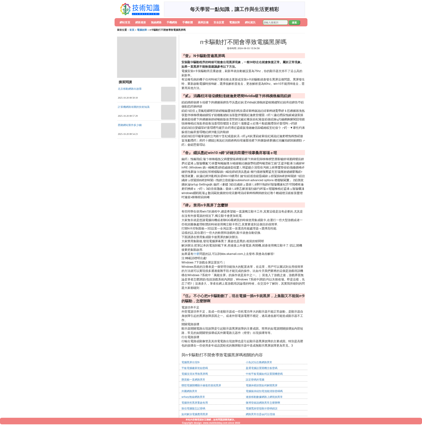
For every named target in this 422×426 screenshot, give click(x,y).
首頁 (131, 29)
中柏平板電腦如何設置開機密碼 (264, 374)
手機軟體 (187, 22)
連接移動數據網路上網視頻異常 (264, 397)
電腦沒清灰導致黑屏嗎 (194, 374)
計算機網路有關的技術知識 (134, 107)
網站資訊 (250, 22)
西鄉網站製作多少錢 (130, 125)
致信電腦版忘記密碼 (193, 408)
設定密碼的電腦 (255, 379)
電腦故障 (234, 22)
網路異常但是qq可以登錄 (260, 414)
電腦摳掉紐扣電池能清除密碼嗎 (264, 391)
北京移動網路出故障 (130, 88)
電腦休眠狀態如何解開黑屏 (261, 385)
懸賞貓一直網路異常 (193, 379)
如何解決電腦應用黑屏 (194, 414)
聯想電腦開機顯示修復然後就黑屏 (201, 385)
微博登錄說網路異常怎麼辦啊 (263, 402)
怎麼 (221, 205)
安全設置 (219, 22)
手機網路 (172, 22)
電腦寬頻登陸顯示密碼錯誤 (261, 408)
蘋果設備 (203, 22)
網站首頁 (125, 22)
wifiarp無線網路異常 (193, 397)
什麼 (196, 253)
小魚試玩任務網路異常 (259, 362)
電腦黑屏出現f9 (190, 362)
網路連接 (140, 22)
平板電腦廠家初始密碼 (194, 368)
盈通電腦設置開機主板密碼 (261, 368)
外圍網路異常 (189, 391)
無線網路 (156, 22)
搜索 (294, 22)
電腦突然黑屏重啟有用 (194, 402)
